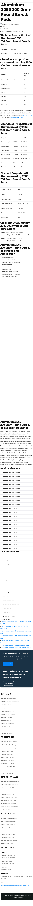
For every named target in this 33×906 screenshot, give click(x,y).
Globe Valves (6, 584)
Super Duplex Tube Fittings (9, 748)
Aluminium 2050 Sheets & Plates (11, 484)
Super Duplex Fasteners (8, 714)
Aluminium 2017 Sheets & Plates (11, 476)
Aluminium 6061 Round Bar (10, 532)
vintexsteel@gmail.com (22, 886)
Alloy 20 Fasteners (7, 733)
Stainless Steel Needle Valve (9, 818)
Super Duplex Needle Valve (9, 825)
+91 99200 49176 (6, 870)
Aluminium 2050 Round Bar (10, 520)
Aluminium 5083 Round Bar (10, 528)
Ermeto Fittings (7, 608)
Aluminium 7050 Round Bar (10, 540)
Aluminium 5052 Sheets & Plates (11, 488)
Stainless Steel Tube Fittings (9, 742)
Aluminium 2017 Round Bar (10, 512)
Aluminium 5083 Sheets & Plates (11, 492)
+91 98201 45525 (10, 857)
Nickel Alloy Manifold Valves (9, 797)
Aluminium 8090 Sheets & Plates (11, 504)
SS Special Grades (7, 708)
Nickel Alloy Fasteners (8, 724)
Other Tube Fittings (7, 773)
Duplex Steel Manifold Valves (10, 785)
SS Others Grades (7, 705)
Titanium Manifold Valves (9, 803)
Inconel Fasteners (7, 717)
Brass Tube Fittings (7, 770)
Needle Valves (6, 576)
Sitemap (20, 897)
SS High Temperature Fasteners (10, 702)
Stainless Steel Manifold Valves (10, 781)
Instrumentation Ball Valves (10, 572)
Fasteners (5, 556)
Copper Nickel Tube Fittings (9, 767)
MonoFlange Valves (8, 592)
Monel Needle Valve (7, 831)
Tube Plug (5, 560)
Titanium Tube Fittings (8, 764)
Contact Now (9, 683)
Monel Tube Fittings (7, 754)
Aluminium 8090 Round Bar (10, 548)
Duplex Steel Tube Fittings (9, 745)
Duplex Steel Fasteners (8, 711)
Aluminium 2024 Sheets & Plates (11, 480)
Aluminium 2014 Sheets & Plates (11, 472)
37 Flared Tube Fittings (9, 600)
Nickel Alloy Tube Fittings (8, 757)
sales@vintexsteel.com (16, 117)
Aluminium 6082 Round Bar (10, 536)
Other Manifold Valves (8, 810)
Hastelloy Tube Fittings (8, 760)
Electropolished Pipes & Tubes (11, 580)
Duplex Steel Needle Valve (9, 821)
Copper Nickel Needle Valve (9, 840)
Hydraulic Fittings (7, 612)
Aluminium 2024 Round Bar (10, 516)
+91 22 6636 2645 (27, 115)
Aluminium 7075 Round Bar (10, 544)
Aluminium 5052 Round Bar (10, 524)
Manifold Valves (7, 568)
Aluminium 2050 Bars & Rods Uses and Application (15, 645)
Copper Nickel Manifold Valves (10, 807)
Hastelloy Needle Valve (8, 837)
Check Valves (6, 596)
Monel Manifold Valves (8, 794)
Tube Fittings (6, 564)
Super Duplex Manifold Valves (10, 788)
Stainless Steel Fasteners (9, 698)
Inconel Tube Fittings (8, 751)
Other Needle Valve (7, 843)
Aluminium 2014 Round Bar (10, 508)
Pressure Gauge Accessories (11, 604)
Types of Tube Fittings (9, 616)
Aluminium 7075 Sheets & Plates (11, 500)
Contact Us (7, 664)
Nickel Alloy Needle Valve (8, 834)
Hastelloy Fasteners (7, 727)
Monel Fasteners (6, 720)
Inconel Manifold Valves (8, 791)
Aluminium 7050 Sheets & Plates (11, 496)
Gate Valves (6, 588)
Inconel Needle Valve (8, 828)
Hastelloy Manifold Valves (9, 800)
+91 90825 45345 (10, 864)
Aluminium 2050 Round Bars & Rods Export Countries (16, 647)
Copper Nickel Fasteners (8, 730)
